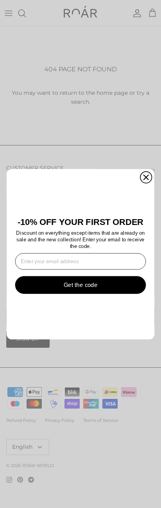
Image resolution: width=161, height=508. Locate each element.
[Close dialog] (146, 177)
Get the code (81, 284)
